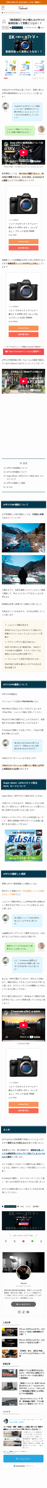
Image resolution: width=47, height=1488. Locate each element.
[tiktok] (23, 1312)
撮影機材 (36, 1206)
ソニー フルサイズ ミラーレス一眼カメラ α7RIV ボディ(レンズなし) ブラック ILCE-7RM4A (23, 314)
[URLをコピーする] (41, 1241)
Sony (22, 1206)
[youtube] (27, 1312)
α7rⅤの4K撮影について (17, 472)
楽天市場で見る (23, 248)
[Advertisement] (23, 426)
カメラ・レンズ (17, 27)
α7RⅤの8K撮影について (17, 468)
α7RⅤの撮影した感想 (16, 483)
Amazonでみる (23, 241)
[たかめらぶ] (23, 8)
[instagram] (19, 1312)
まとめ (9, 487)
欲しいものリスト (23, 1304)
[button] (6, 1241)
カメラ (28, 1206)
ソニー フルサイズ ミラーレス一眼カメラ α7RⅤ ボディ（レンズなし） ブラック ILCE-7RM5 (23, 227)
